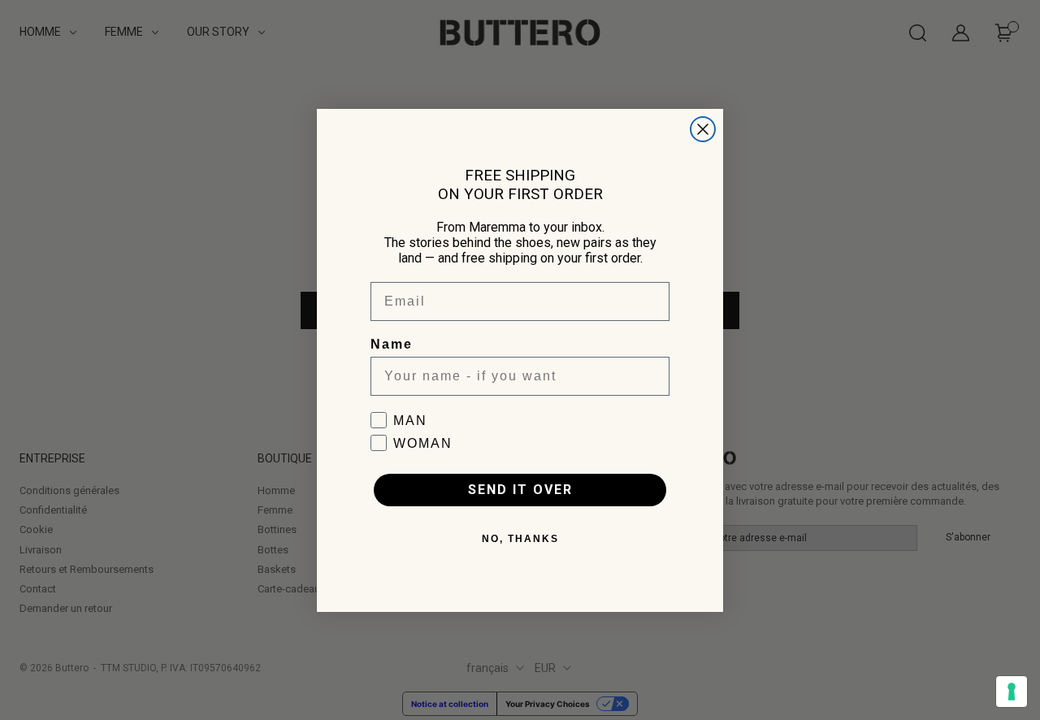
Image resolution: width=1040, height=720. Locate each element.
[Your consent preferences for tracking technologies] (1011, 691)
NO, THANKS (520, 538)
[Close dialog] (703, 129)
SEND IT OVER (520, 489)
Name (391, 344)
